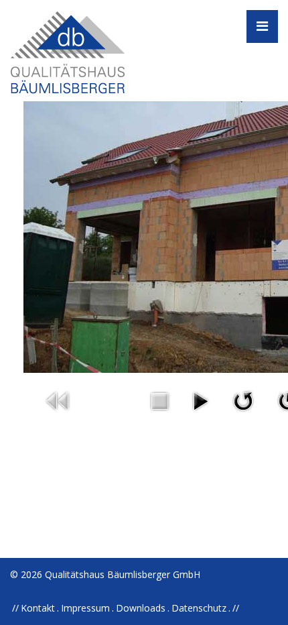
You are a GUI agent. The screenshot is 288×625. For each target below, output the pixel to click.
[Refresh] (243, 400)
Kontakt (38, 608)
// (235, 608)
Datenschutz (198, 608)
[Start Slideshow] (200, 400)
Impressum (85, 608)
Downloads (140, 608)
